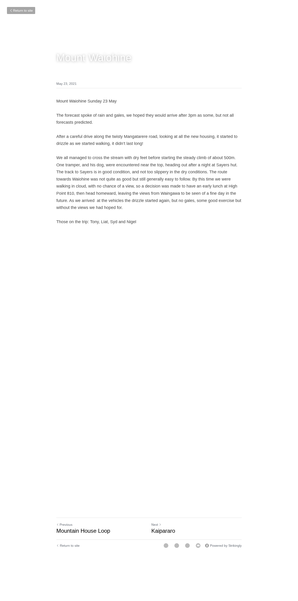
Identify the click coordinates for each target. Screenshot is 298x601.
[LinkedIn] (187, 545)
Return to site (23, 10)
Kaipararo (162, 530)
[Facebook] (166, 545)
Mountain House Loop (80, 530)
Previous (66, 524)
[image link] (149, 301)
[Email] (198, 545)
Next (154, 524)
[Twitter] (176, 545)
